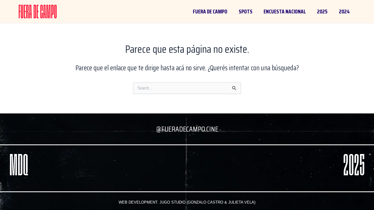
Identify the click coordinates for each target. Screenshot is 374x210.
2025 (322, 11)
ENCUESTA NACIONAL (285, 11)
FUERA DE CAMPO (210, 11)
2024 (344, 11)
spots (245, 11)
